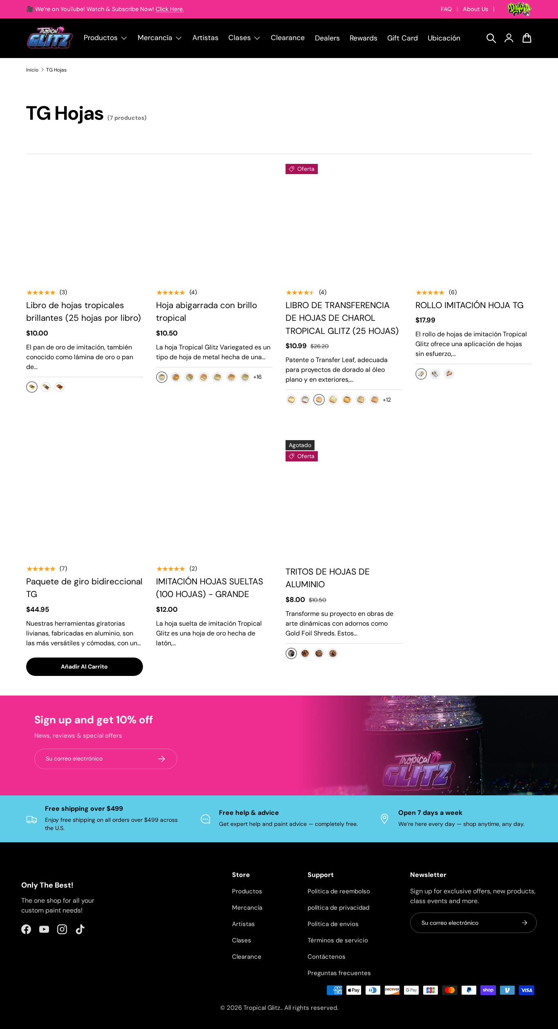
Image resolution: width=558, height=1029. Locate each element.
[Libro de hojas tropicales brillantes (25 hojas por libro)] (84, 222)
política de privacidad (338, 908)
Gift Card (402, 38)
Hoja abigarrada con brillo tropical (206, 312)
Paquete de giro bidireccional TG (84, 588)
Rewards (363, 38)
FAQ (446, 9)
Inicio (32, 69)
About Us (475, 9)
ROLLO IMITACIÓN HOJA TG (469, 305)
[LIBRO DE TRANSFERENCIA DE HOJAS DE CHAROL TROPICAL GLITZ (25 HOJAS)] (344, 222)
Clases (241, 940)
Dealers (327, 38)
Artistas (205, 37)
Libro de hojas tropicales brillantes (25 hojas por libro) (83, 312)
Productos (247, 891)
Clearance (288, 37)
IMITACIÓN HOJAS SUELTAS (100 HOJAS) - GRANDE (209, 588)
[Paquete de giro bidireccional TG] (84, 498)
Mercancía (247, 908)
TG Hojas (56, 69)
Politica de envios (333, 924)
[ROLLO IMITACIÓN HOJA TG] (473, 222)
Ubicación (444, 38)
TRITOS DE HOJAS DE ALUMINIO (328, 578)
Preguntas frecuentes (339, 973)
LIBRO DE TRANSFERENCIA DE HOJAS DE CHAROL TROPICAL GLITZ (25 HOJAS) (342, 318)
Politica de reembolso (339, 891)
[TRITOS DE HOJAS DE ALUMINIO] (344, 498)
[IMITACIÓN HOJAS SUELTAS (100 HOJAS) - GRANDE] (214, 498)
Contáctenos (327, 957)
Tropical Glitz (261, 1008)
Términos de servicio (338, 940)
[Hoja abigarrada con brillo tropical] (214, 222)
